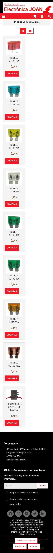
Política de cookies (26, 540)
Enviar (42, 485)
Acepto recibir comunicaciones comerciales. (24, 501)
